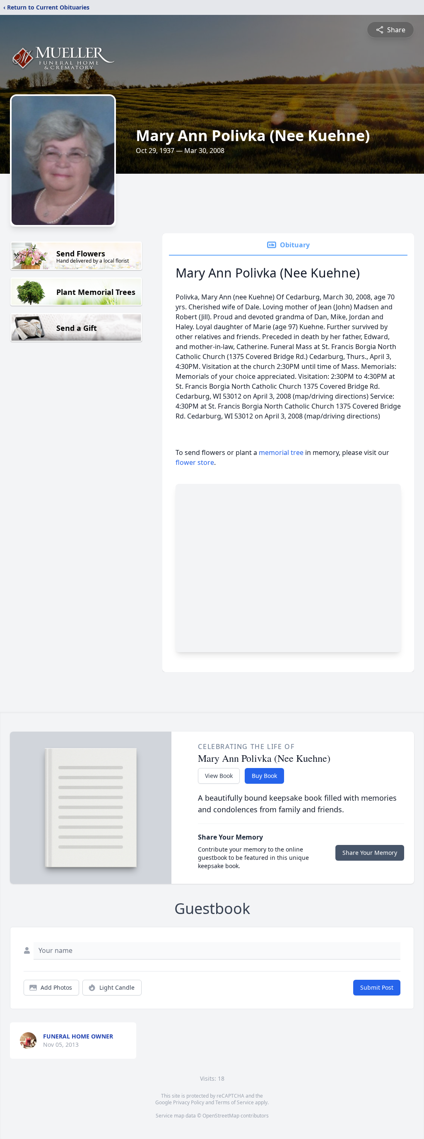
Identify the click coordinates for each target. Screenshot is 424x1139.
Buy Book (264, 776)
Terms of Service (234, 1102)
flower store (195, 462)
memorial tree (281, 452)
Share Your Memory (369, 853)
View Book (219, 776)
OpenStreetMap (220, 1115)
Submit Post (376, 987)
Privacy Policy (188, 1102)
